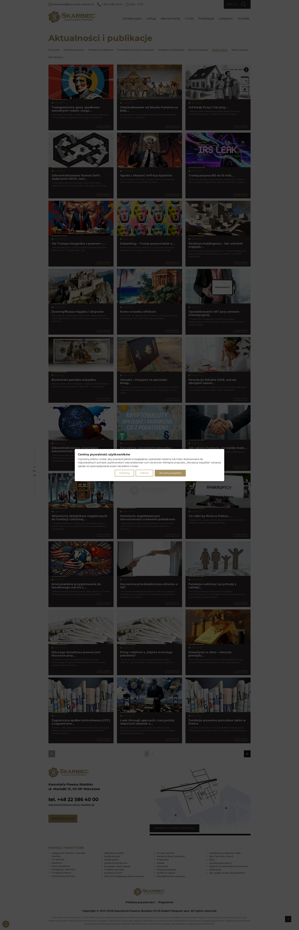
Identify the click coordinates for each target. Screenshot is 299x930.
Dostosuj (124, 472)
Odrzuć (144, 472)
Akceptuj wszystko (170, 472)
